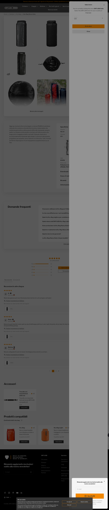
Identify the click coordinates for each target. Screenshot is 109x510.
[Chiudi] (104, 481)
